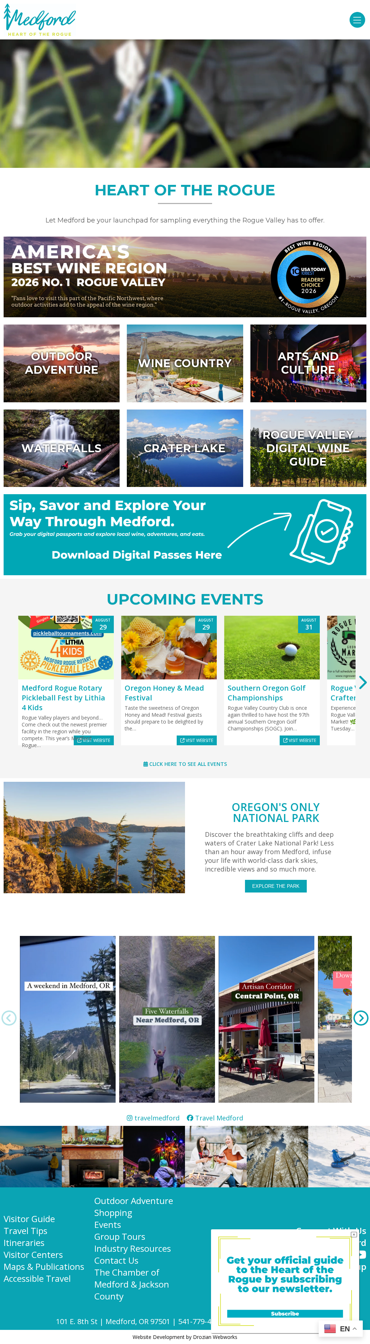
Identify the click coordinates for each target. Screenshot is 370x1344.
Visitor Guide (29, 1219)
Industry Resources (132, 1248)
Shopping (113, 1212)
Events (107, 1224)
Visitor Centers (33, 1254)
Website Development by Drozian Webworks (185, 1337)
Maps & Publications (44, 1266)
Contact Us (116, 1260)
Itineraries (24, 1242)
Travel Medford (218, 1118)
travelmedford (160, 1118)
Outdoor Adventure (133, 1201)
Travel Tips (25, 1231)
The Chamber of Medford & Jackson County (131, 1284)
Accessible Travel (37, 1278)
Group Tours (119, 1236)
